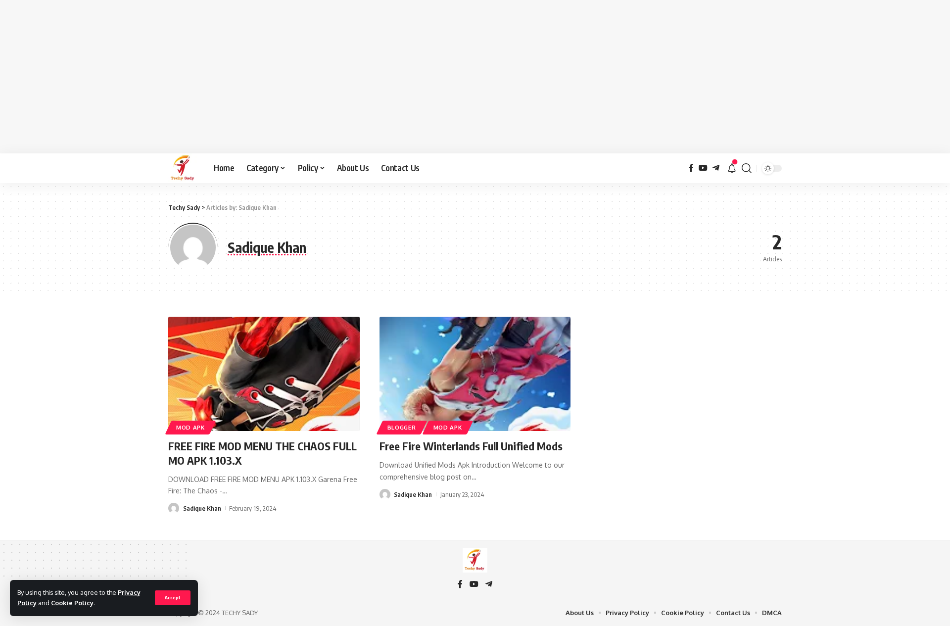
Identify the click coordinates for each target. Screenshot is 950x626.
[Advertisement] (475, 76)
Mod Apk (190, 427)
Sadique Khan (202, 508)
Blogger (401, 427)
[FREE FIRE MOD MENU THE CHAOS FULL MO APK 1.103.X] (264, 374)
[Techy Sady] (183, 168)
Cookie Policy (72, 603)
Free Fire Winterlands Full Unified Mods (471, 446)
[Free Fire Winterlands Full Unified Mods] (475, 374)
